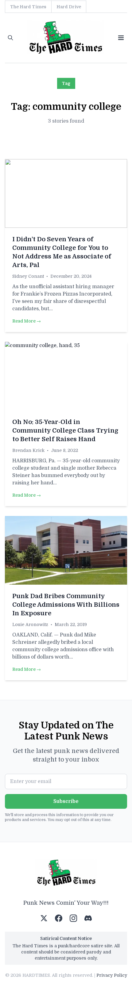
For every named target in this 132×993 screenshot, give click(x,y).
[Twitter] (44, 918)
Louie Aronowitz (30, 624)
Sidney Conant (28, 276)
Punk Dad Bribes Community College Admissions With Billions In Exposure (65, 605)
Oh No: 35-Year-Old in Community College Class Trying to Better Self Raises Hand (65, 430)
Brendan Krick (28, 450)
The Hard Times (28, 6)
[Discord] (88, 918)
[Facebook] (58, 918)
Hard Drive (68, 6)
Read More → (26, 321)
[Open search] (10, 37)
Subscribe (66, 801)
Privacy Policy (111, 975)
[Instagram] (73, 918)
